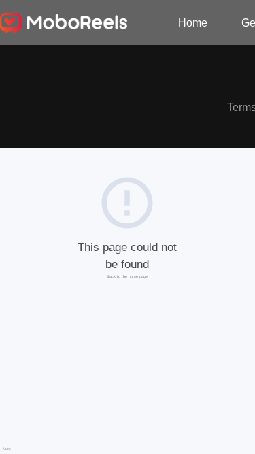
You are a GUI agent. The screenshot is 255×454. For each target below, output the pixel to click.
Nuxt (7, 449)
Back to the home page (127, 276)
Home (192, 23)
